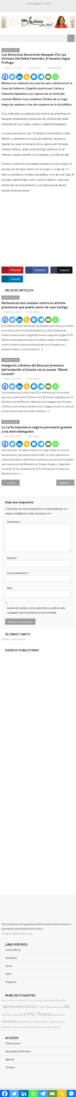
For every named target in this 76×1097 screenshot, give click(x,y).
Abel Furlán (12, 1015)
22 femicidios (36, 1000)
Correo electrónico (18, 573)
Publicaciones (13, 1043)
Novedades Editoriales (18, 1051)
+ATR (4, 1015)
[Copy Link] (26, 77)
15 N (16, 1000)
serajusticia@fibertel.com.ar (16, 933)
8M (66, 1006)
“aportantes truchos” (19, 1006)
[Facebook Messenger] (34, 77)
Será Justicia (35, 68)
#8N (21, 1000)
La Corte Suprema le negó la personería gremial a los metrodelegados (36, 429)
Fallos (9, 974)
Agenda (10, 1059)
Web (9, 588)
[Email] (48, 77)
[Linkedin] (19, 77)
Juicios (9, 966)
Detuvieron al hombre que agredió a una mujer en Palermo (67, 483)
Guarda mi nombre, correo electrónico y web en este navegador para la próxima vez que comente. (36, 610)
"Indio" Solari (45, 1007)
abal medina (7, 1000)
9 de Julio (61, 1000)
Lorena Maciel (13, 950)
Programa (11, 982)
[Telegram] (41, 77)
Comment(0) (54, 68)
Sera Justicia (10, 50)
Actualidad (11, 958)
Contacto (10, 1067)
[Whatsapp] (55, 77)
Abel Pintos (58, 1007)
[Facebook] (5, 77)
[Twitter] (12, 77)
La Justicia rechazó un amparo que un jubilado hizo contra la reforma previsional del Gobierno (13, 483)
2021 (26, 1000)
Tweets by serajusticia (13, 639)
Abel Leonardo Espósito (49, 1027)
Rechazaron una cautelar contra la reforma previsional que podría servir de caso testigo (34, 305)
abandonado (58, 1015)
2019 (22, 1014)
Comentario (14, 522)
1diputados (49, 1000)
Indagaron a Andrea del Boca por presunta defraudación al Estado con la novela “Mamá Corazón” (34, 369)
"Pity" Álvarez (39, 1014)
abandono (8, 1021)
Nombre (12, 558)
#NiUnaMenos (24, 1021)
